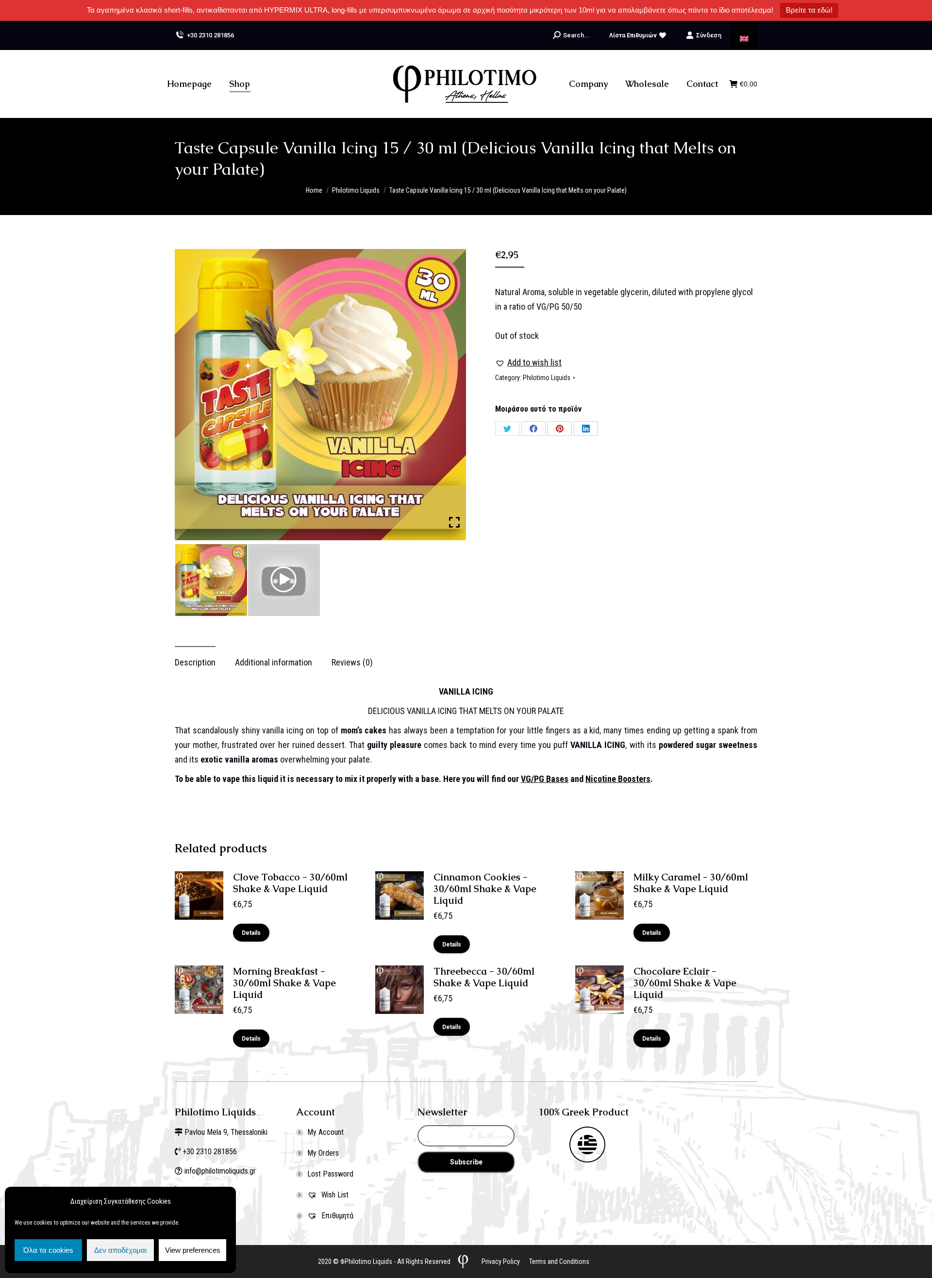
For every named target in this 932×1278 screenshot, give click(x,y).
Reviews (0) (352, 662)
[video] (284, 580)
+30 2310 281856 (210, 35)
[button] (528, 362)
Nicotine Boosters (617, 779)
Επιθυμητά (336, 1215)
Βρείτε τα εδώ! (809, 10)
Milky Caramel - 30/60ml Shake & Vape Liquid (690, 883)
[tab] (195, 658)
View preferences (192, 1250)
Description (195, 662)
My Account (325, 1132)
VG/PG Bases (544, 779)
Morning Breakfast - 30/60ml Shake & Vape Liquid (284, 982)
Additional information (273, 662)
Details (251, 932)
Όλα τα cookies (48, 1250)
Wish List (334, 1194)
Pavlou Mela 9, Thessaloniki (225, 1132)
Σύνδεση (708, 35)
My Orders (323, 1153)
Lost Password (330, 1173)
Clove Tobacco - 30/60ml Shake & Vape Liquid (290, 883)
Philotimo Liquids (546, 378)
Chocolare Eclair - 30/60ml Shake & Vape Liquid (684, 982)
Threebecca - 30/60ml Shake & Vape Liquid (483, 977)
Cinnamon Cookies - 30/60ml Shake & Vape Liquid (484, 888)
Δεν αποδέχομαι (120, 1250)
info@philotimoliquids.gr (221, 1171)
